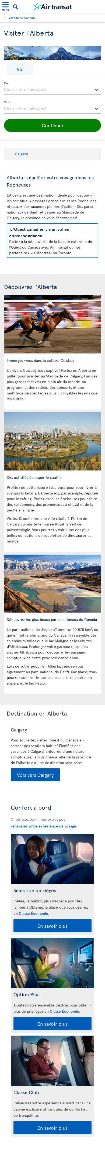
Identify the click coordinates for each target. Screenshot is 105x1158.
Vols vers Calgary (35, 774)
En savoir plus (52, 925)
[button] (20, 69)
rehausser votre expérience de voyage (43, 826)
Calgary (21, 153)
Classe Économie (33, 913)
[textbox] (52, 88)
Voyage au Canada (22, 17)
